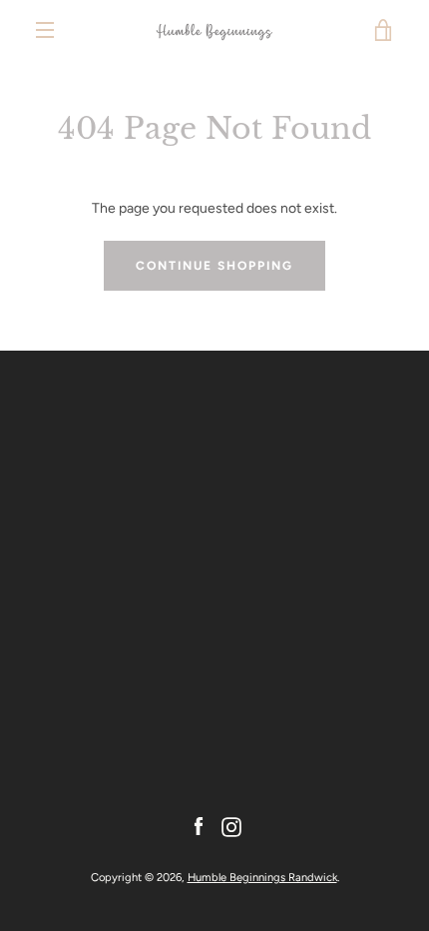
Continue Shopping (214, 266)
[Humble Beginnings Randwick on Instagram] (231, 825)
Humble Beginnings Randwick (262, 877)
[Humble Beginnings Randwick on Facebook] (199, 825)
